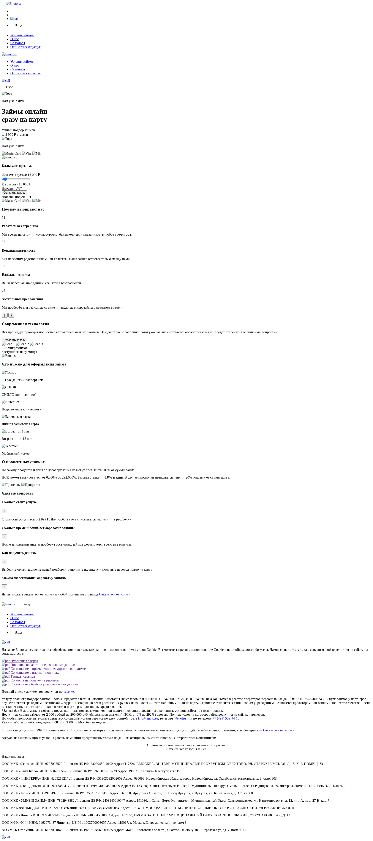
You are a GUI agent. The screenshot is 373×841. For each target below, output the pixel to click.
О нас (14, 39)
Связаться (17, 43)
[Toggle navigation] (3, 4)
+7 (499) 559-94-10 (225, 718)
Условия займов (22, 35)
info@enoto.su (148, 718)
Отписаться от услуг (25, 47)
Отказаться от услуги (114, 594)
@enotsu (180, 718)
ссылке (68, 691)
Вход (18, 25)
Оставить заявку (14, 192)
